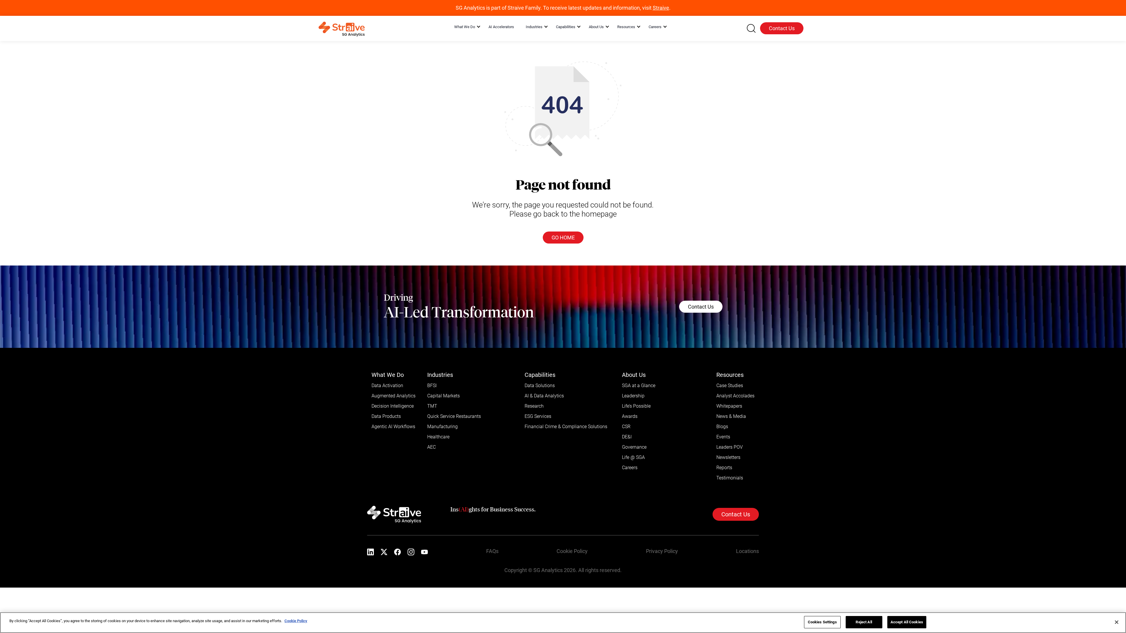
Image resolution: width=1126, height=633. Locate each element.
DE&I (627, 437)
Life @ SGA (633, 457)
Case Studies (729, 385)
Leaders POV (729, 447)
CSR (626, 426)
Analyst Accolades (735, 396)
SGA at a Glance (638, 385)
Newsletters (728, 457)
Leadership (633, 396)
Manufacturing (442, 426)
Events (723, 437)
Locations (747, 551)
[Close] (1116, 622)
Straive (661, 8)
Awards (629, 416)
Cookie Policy (572, 551)
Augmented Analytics (394, 396)
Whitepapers (729, 406)
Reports (724, 467)
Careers (629, 467)
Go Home (563, 237)
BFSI (432, 385)
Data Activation (387, 385)
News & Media (731, 416)
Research (534, 406)
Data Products (386, 416)
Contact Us (782, 28)
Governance (634, 447)
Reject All (864, 622)
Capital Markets (443, 396)
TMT (432, 406)
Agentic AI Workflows (393, 426)
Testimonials (729, 478)
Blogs (722, 426)
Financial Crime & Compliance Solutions (566, 426)
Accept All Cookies (907, 622)
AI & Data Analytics (544, 396)
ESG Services (538, 416)
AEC (431, 447)
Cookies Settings (822, 622)
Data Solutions (540, 385)
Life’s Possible (636, 406)
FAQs (492, 551)
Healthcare (438, 437)
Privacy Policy (662, 551)
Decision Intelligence (393, 406)
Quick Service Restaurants (454, 416)
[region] (563, 622)
